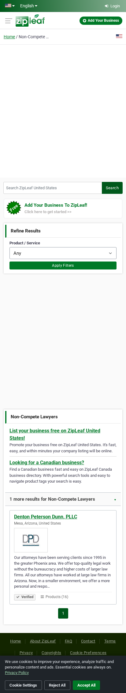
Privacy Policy (17, 672)
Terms (110, 641)
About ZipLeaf (43, 641)
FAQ (68, 641)
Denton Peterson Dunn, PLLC (45, 517)
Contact (88, 641)
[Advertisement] (63, 110)
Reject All (57, 685)
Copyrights (51, 652)
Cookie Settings (23, 685)
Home (9, 36)
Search (112, 188)
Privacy (26, 652)
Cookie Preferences (88, 652)
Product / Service (24, 243)
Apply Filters (63, 265)
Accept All (86, 685)
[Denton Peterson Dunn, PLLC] (63, 540)
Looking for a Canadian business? (46, 462)
